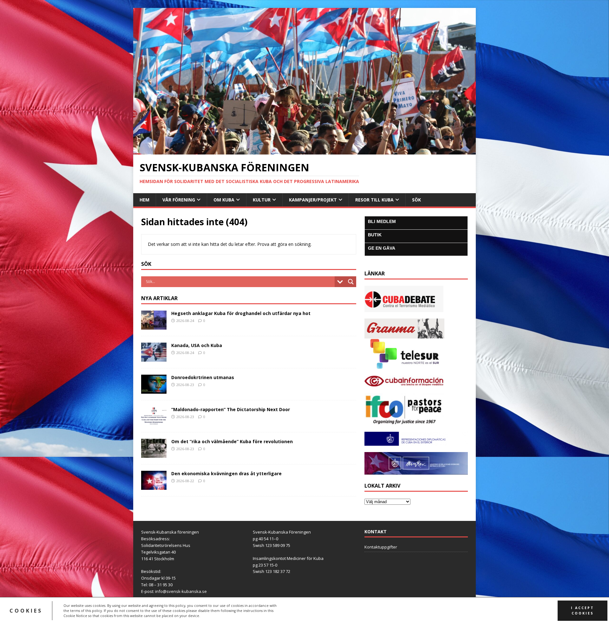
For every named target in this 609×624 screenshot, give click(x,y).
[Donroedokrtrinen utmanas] (154, 390)
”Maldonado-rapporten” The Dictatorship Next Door (230, 409)
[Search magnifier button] (350, 281)
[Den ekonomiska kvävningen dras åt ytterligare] (154, 486)
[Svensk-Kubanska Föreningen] (304, 151)
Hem (144, 200)
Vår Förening (178, 200)
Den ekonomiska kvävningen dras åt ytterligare (226, 473)
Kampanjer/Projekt (313, 200)
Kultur (262, 200)
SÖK (416, 200)
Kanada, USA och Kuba (196, 345)
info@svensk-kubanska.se (181, 591)
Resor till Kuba (374, 200)
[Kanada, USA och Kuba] (154, 358)
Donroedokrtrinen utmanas (202, 377)
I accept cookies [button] (582, 610)
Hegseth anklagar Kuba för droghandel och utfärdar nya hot (241, 313)
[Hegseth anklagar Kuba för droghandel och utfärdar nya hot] (154, 326)
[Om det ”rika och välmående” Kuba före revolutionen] (154, 454)
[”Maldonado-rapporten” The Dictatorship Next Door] (154, 422)
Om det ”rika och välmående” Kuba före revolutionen (232, 441)
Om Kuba (223, 200)
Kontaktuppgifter (380, 547)
